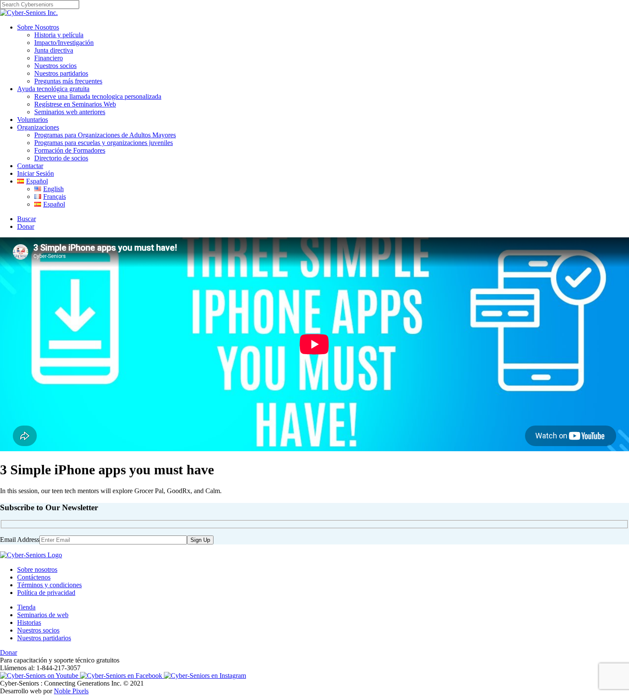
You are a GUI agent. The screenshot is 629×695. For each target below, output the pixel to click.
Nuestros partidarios (61, 73)
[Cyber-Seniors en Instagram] (205, 675)
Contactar (30, 165)
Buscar (26, 218)
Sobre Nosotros (38, 27)
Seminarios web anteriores (69, 111)
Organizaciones (38, 127)
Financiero (48, 58)
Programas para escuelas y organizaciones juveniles (103, 142)
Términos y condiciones (49, 585)
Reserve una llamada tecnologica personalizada (97, 96)
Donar (25, 226)
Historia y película (58, 34)
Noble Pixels (71, 691)
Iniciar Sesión (35, 173)
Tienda (26, 607)
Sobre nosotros (37, 569)
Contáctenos (33, 577)
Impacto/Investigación (64, 42)
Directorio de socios (61, 158)
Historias (29, 622)
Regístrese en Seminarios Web (75, 104)
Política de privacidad (46, 592)
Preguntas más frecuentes (68, 81)
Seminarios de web (42, 614)
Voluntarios (32, 119)
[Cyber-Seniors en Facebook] (122, 675)
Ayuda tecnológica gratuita (53, 88)
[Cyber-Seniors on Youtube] (40, 675)
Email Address (19, 539)
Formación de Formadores (69, 150)
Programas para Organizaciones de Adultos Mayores (105, 135)
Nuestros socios (55, 65)
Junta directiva (53, 50)
